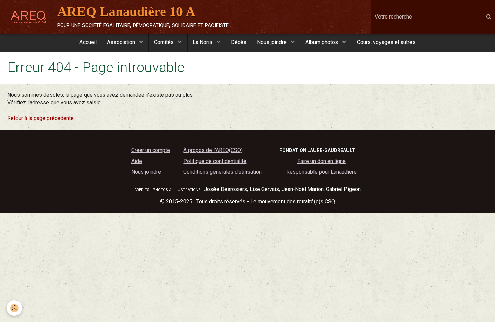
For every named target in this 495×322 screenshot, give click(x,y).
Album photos (322, 42)
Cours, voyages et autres (386, 42)
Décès (238, 42)
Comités (164, 42)
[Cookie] (14, 308)
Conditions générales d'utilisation (222, 172)
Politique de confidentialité (214, 161)
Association (121, 42)
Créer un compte (150, 150)
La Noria (203, 42)
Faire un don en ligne (321, 161)
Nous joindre (272, 42)
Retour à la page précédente (40, 118)
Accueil (88, 42)
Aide (136, 161)
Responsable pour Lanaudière (321, 172)
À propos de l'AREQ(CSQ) (213, 150)
